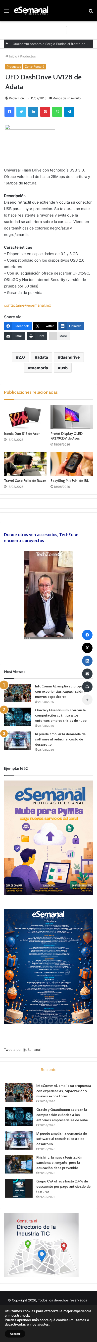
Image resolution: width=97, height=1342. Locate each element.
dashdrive (70, 357)
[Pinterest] (45, 112)
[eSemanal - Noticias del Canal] (32, 10)
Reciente (48, 1069)
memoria (39, 367)
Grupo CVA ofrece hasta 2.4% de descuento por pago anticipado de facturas (63, 1186)
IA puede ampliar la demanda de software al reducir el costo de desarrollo (60, 739)
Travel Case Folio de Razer (25, 480)
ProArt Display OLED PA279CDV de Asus (66, 436)
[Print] (87, 686)
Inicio (12, 56)
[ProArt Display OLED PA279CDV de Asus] (71, 417)
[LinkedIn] (33, 112)
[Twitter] (21, 112)
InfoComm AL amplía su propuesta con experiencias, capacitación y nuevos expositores (62, 691)
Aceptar (15, 1334)
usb (64, 367)
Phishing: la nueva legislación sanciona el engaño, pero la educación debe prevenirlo (59, 1162)
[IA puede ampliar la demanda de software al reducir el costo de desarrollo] (17, 740)
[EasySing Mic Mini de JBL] (71, 464)
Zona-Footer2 (34, 66)
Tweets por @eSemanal (22, 1050)
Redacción (16, 98)
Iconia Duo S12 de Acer (22, 433)
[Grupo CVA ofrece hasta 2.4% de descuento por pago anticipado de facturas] (19, 1188)
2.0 (21, 357)
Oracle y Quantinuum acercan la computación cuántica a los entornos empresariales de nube (61, 715)
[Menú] (6, 12)
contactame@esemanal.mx (27, 305)
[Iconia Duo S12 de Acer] (25, 417)
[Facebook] (9, 112)
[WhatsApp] (57, 112)
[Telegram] (69, 112)
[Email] (87, 674)
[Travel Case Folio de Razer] (25, 464)
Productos (28, 56)
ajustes (43, 1324)
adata (42, 357)
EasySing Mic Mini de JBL (69, 480)
